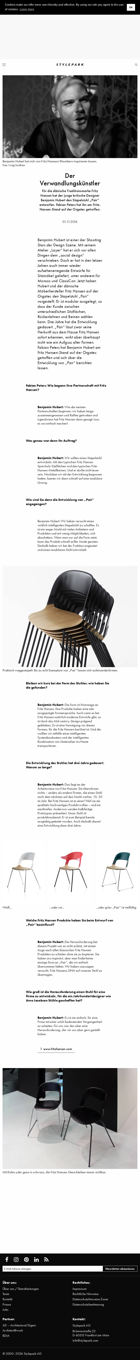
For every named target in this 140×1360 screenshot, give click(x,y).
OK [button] (131, 7)
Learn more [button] (27, 9)
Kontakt (7, 1299)
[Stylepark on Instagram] (16, 1259)
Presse (7, 1304)
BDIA (6, 1336)
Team (6, 1294)
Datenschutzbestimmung (88, 1304)
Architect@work (13, 1330)
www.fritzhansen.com (57, 1049)
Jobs (5, 1310)
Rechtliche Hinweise (86, 1294)
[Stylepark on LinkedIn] (36, 1259)
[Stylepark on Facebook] (7, 1259)
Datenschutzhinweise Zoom (90, 1299)
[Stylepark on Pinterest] (26, 1259)
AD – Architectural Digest (19, 1325)
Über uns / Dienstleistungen (21, 1289)
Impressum (80, 1289)
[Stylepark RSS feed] (46, 1259)
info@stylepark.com (85, 1340)
